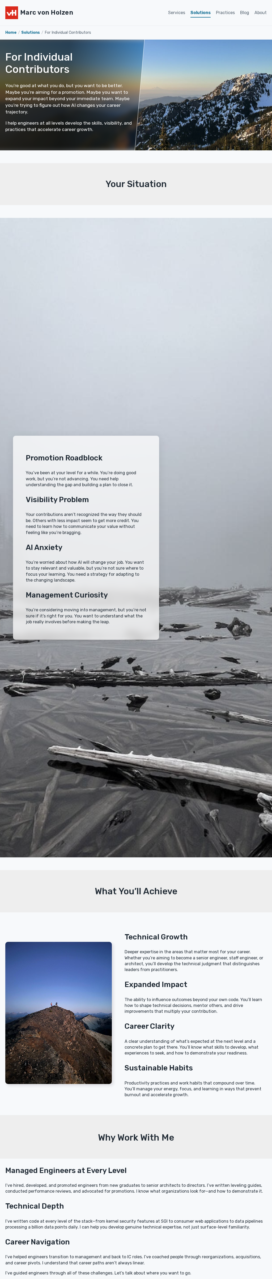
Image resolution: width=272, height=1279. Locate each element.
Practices (225, 12)
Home (10, 32)
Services (176, 12)
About (260, 12)
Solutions (200, 12)
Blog (244, 12)
